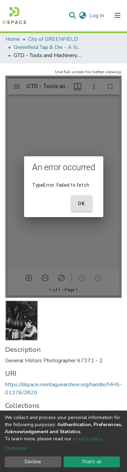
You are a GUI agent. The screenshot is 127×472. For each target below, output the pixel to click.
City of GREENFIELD (53, 39)
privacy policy (87, 439)
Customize (16, 448)
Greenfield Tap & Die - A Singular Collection (47, 47)
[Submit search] (72, 15)
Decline (33, 461)
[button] (82, 15)
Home (12, 39)
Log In (97, 15)
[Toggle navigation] (117, 15)
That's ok (92, 461)
